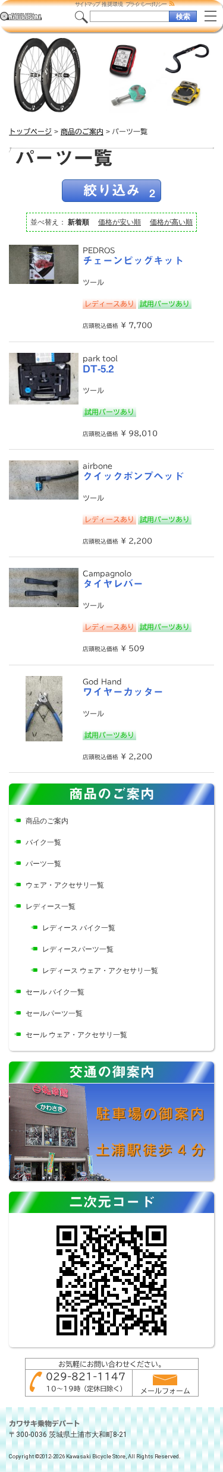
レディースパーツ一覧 (78, 949)
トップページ (30, 131)
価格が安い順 (119, 222)
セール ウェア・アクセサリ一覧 (76, 1035)
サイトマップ (87, 4)
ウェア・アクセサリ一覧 (65, 885)
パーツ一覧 (43, 864)
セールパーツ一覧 (54, 1013)
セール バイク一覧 (55, 992)
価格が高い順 (171, 222)
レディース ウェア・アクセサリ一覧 (100, 970)
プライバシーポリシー (145, 4)
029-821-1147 (85, 1376)
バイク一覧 (43, 842)
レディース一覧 (51, 906)
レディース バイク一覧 (78, 928)
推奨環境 (112, 4)
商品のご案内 (82, 131)
